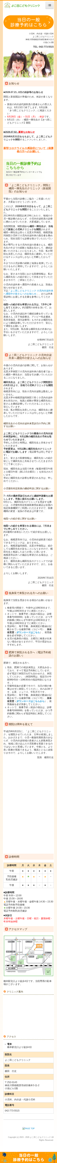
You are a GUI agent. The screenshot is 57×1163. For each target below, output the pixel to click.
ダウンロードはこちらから (31, 701)
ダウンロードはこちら (28, 632)
